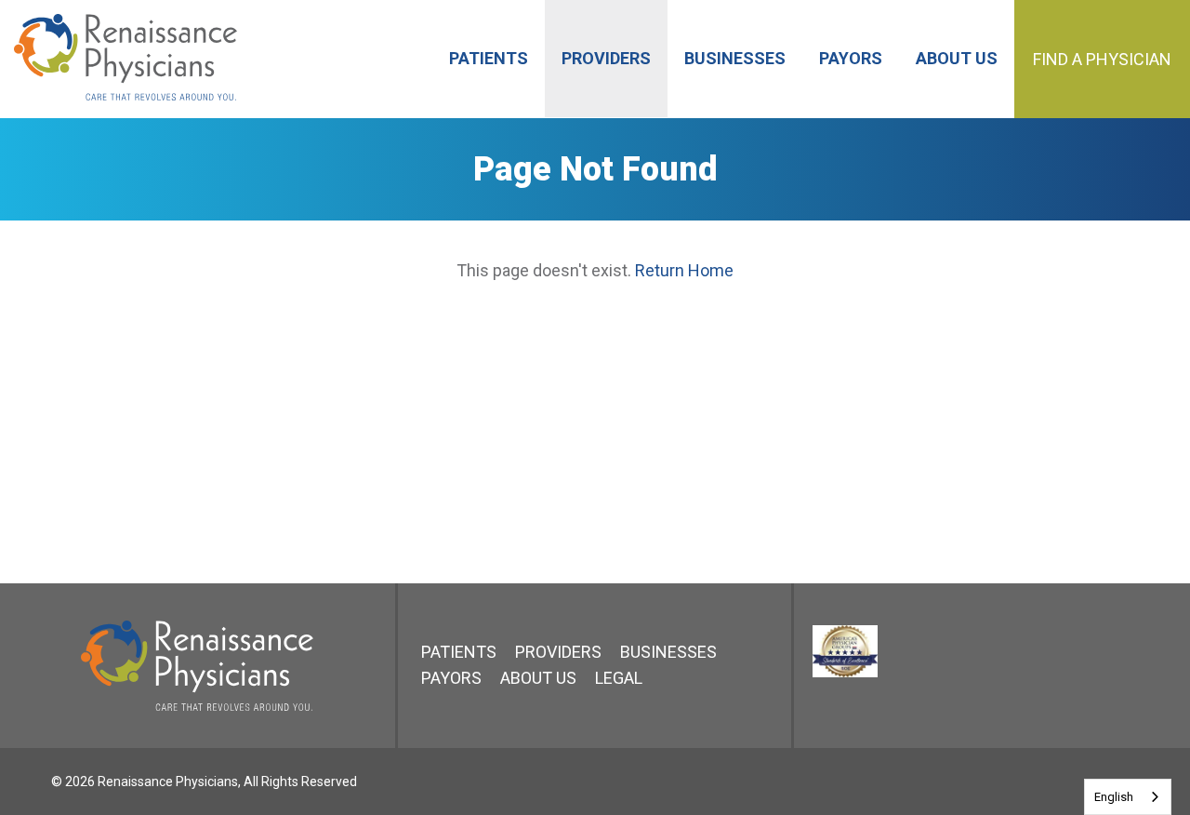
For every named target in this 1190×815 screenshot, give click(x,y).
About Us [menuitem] (957, 58)
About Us (538, 678)
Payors (451, 678)
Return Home (684, 270)
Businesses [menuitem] (735, 58)
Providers (558, 651)
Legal (618, 678)
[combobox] (1127, 797)
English (1113, 797)
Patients (458, 651)
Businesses (668, 651)
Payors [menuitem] (850, 58)
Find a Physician (1102, 59)
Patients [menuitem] (488, 58)
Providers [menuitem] (606, 58)
